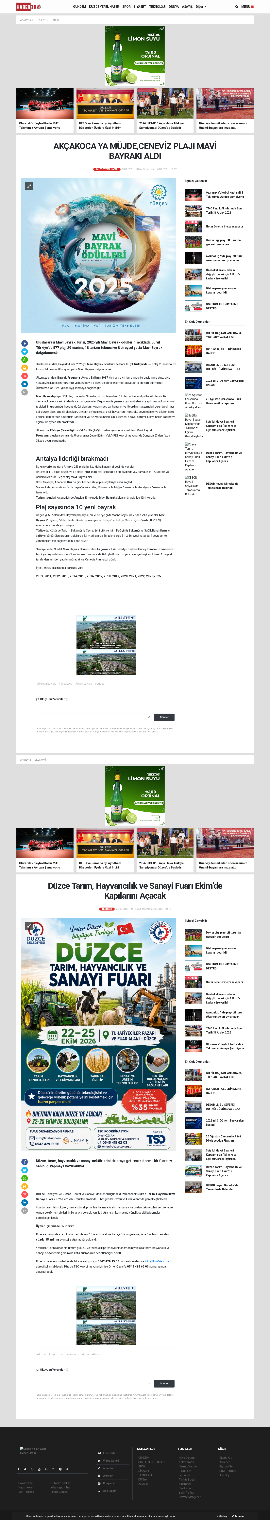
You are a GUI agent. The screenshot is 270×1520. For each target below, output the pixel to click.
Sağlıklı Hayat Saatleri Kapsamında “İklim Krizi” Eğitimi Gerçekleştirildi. (222, 426)
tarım (49, 1207)
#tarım (96, 1354)
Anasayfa (25, 19)
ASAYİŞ (187, 7)
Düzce (72, 482)
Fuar (129, 1199)
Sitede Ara (225, 1457)
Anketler (224, 1462)
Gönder (164, 717)
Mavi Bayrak (59, 364)
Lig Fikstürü (186, 1475)
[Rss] (55, 1469)
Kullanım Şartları (61, 1483)
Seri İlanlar (185, 1488)
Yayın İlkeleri (25, 1487)
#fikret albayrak (46, 683)
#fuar (85, 1354)
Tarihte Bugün (187, 1479)
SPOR (126, 7)
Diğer (200, 7)
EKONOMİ (40, 759)
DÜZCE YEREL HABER (104, 7)
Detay (223, 1516)
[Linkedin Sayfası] (48, 1469)
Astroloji (224, 1475)
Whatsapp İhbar (60, 1487)
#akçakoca (65, 683)
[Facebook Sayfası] (20, 1469)
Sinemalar (185, 1483)
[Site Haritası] (62, 1469)
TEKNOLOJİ (157, 7)
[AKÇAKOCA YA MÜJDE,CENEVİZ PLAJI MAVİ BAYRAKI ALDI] (98, 255)
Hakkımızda (25, 1483)
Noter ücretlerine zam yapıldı (224, 226)
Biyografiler (226, 1466)
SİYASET (140, 7)
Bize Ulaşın (109, 1490)
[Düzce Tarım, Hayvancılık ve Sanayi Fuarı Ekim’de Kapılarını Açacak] (98, 1034)
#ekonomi (72, 1354)
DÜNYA (174, 7)
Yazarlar (107, 1468)
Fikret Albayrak (162, 554)
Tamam (239, 1516)
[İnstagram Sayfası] (34, 1469)
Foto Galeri (110, 1453)
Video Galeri (110, 1460)
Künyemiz (109, 1483)
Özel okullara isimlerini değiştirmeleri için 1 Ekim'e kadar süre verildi (223, 274)
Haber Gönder (59, 1491)
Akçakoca (104, 549)
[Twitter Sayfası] (27, 1469)
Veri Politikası (26, 1491)
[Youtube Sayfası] (41, 1469)
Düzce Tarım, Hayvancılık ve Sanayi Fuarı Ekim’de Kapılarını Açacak (224, 457)
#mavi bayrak (83, 683)
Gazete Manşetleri (190, 1497)
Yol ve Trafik (186, 1462)
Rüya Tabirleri (227, 1470)
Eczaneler (185, 1470)
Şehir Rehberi (187, 1492)
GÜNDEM (79, 7)
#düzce (99, 683)
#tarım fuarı (56, 1354)
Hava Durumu (187, 1457)
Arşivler (108, 1475)
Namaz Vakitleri (188, 1466)
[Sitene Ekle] (69, 1469)
